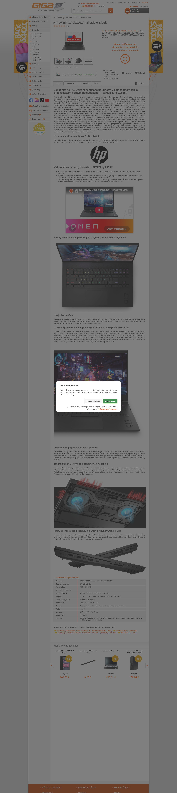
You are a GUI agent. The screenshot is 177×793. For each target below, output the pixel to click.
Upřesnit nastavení (93, 401)
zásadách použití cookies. (108, 409)
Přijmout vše (110, 401)
